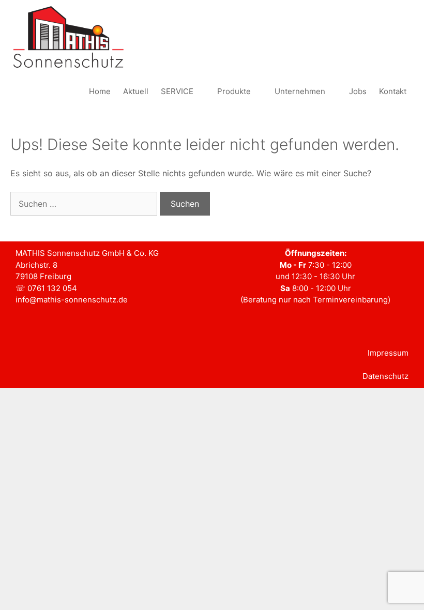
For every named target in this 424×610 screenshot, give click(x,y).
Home (100, 91)
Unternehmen (300, 91)
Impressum (388, 353)
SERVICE (177, 91)
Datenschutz (385, 376)
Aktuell (135, 91)
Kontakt (392, 91)
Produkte (234, 91)
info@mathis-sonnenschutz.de (72, 299)
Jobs (358, 91)
